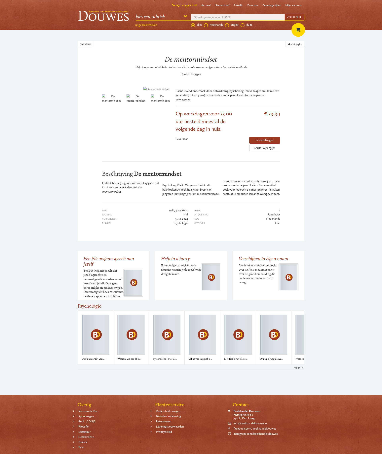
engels (235, 24)
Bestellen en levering (168, 416)
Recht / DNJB (87, 421)
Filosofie (83, 426)
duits (249, 24)
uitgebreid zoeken (146, 25)
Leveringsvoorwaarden (170, 426)
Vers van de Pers (88, 411)
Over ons (252, 5)
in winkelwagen (264, 140)
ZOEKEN (292, 17)
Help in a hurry (175, 258)
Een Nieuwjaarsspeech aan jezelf (109, 261)
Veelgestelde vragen (168, 411)
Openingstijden (271, 5)
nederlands (216, 24)
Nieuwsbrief (222, 5)
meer (297, 367)
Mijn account (293, 5)
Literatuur (84, 432)
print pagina (296, 44)
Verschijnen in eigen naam (263, 258)
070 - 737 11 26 (186, 5)
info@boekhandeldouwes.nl (250, 423)
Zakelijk (238, 5)
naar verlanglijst (266, 148)
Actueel (205, 5)
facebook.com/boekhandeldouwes (255, 428)
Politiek (82, 442)
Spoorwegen (86, 416)
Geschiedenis (86, 437)
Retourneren (163, 421)
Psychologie (85, 44)
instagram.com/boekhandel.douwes (256, 433)
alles (199, 24)
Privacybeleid (164, 432)
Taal (80, 447)
